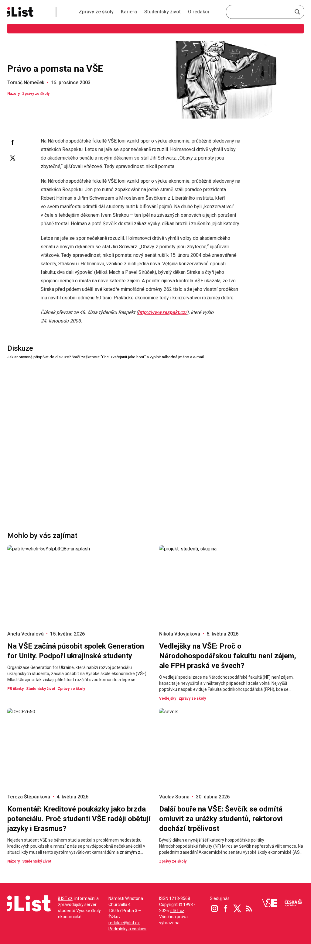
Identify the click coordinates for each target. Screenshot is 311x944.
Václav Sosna (174, 797)
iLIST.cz (65, 898)
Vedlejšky (167, 698)
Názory (13, 93)
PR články (15, 689)
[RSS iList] (249, 908)
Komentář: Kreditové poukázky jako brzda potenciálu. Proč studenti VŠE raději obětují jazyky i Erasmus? (79, 819)
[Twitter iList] (237, 908)
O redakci (198, 12)
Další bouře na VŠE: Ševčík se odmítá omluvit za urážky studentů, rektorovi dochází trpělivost (221, 819)
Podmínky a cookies (127, 928)
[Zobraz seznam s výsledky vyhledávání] (297, 12)
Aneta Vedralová (25, 634)
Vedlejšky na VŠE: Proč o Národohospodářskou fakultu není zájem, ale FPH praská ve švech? (227, 656)
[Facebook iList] (226, 908)
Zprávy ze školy (96, 12)
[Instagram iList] (214, 908)
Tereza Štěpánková (28, 797)
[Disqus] (155, 436)
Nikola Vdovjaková (179, 634)
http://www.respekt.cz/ (162, 312)
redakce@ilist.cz (124, 922)
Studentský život (162, 12)
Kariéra (129, 12)
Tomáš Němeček (25, 82)
